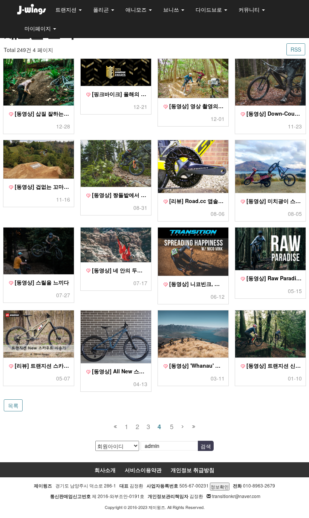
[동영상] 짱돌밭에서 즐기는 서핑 (118, 195)
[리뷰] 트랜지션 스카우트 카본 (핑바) (41, 365)
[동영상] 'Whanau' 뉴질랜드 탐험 (196, 365)
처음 (115, 426)
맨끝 (193, 426)
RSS (296, 49)
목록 (13, 405)
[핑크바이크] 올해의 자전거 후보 (118, 94)
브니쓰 (172, 9)
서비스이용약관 (143, 470)
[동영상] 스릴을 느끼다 (41, 282)
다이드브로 (209, 9)
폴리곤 (101, 9)
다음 (182, 426)
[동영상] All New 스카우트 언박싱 (118, 371)
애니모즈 (136, 9)
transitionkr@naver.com (236, 496)
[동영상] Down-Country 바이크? (273, 113)
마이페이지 (38, 28)
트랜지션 (66, 9)
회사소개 (105, 470)
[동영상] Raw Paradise (273, 278)
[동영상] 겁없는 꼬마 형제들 (41, 186)
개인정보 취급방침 (192, 470)
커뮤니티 (250, 9)
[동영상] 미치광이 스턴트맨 (273, 201)
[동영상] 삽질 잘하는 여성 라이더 (41, 113)
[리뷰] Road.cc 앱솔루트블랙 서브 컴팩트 (196, 201)
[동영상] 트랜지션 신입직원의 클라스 (273, 365)
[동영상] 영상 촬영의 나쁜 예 (196, 106)
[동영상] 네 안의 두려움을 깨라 (118, 270)
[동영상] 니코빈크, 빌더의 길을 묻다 (196, 283)
